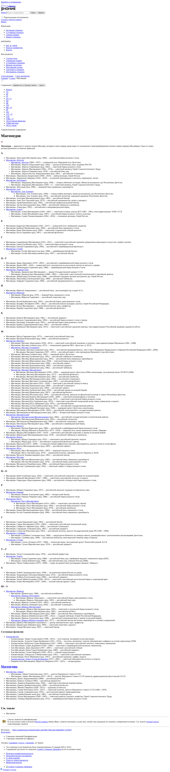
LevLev (21, 743)
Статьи (12, 78)
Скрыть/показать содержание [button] (13, 130)
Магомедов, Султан (14, 540)
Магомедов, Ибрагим (15, 293)
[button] (2, 17)
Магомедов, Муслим (15, 457)
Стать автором (7, 76)
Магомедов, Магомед (15, 341)
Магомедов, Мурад (14, 437)
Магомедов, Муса (13, 448)
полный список (152, 722)
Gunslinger (13, 743)
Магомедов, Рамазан (14, 492)
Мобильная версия (14, 762)
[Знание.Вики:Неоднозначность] (4, 723)
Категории (5, 732)
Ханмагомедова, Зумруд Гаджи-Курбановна (29, 659)
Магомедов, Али (13, 189)
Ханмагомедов (12, 637)
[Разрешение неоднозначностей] (2, 142)
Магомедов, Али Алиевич (22, 191)
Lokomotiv (29, 743)
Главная (4, 78)
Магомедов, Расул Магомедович (24, 501)
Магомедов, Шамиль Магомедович (26, 607)
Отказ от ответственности (17, 760)
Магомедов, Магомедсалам (17, 415)
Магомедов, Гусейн (14, 249)
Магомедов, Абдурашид (16, 180)
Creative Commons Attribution (49, 749)
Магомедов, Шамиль (15, 591)
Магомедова (9, 666)
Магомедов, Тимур (14, 556)
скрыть (41, 85)
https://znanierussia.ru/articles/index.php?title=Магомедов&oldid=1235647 (42, 730)
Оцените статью (9, 770)
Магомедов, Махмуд (14, 426)
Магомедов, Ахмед (14, 209)
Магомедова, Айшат (14, 672)
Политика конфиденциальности (19, 753)
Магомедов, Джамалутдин (17, 270)
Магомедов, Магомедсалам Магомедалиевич (30, 417)
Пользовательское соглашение (19, 756)
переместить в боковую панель (25, 85)
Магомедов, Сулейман (15, 533)
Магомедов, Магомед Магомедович (26, 370)
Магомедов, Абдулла (15, 160)
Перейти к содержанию (11, 2)
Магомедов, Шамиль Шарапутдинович (27, 620)
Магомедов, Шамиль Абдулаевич (25, 596)
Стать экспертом (22, 76)
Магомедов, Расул (13, 499)
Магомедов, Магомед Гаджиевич (25, 348)
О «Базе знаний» (13, 758)
